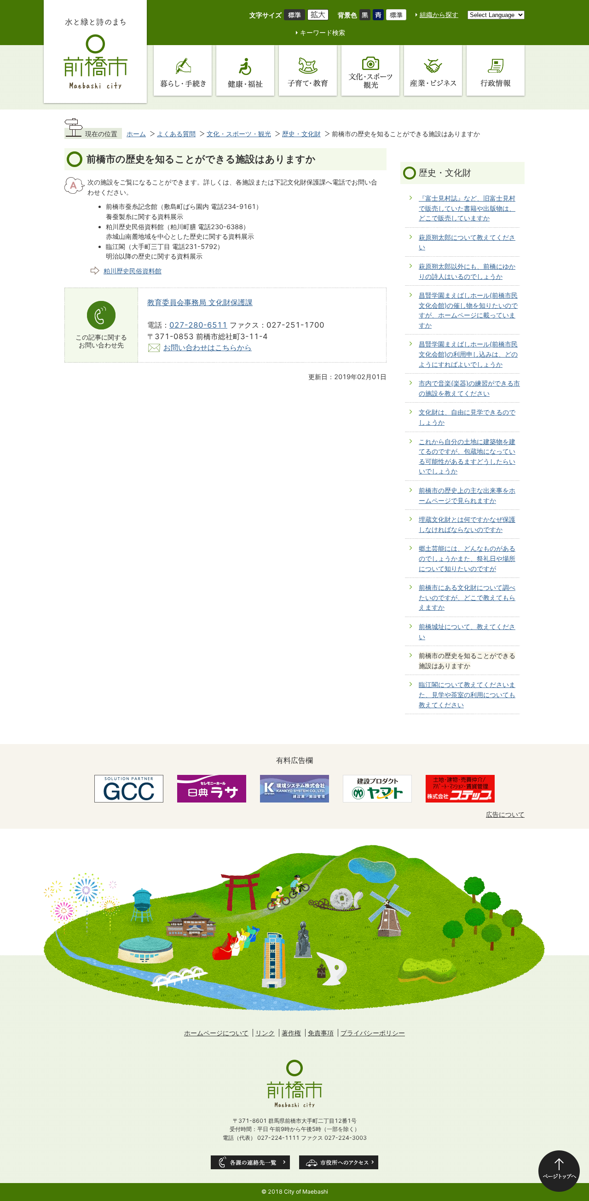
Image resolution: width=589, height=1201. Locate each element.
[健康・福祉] (245, 70)
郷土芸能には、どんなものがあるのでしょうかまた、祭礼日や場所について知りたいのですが (467, 558)
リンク (265, 1033)
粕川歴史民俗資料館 (133, 271)
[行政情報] (496, 70)
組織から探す (439, 14)
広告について (505, 814)
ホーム (136, 134)
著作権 (291, 1033)
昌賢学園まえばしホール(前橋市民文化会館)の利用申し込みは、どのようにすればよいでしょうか (468, 354)
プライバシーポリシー (373, 1033)
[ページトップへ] (559, 1171)
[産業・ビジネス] (433, 70)
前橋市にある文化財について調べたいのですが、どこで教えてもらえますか (467, 597)
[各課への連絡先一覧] (250, 1162)
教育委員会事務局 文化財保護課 (200, 302)
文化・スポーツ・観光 (239, 134)
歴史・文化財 (301, 134)
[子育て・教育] (308, 70)
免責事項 (321, 1033)
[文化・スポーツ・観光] (370, 70)
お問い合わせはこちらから (207, 347)
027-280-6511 (198, 324)
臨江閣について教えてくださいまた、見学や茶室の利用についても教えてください (467, 694)
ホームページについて (216, 1033)
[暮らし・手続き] (183, 70)
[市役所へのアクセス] (338, 1162)
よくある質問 (176, 134)
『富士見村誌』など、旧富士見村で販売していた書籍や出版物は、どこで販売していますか (467, 208)
